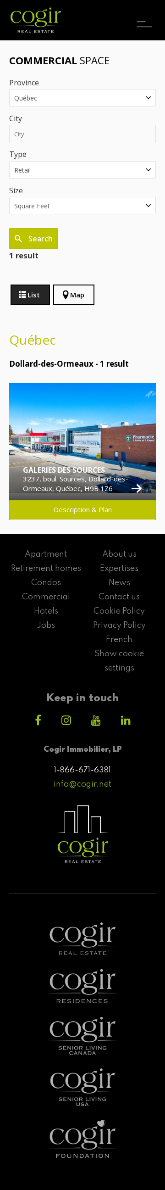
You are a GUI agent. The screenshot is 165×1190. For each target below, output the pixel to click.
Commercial (46, 597)
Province (24, 83)
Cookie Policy (119, 611)
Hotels (46, 611)
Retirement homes (46, 568)
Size (16, 190)
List (34, 294)
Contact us (119, 597)
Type (18, 154)
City (15, 118)
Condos (46, 583)
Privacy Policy (119, 625)
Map (77, 294)
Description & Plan (83, 509)
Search (40, 239)
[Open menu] (144, 16)
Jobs (46, 625)
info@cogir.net (82, 784)
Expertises (119, 568)
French (119, 640)
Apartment (46, 554)
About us (119, 554)
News (119, 583)
